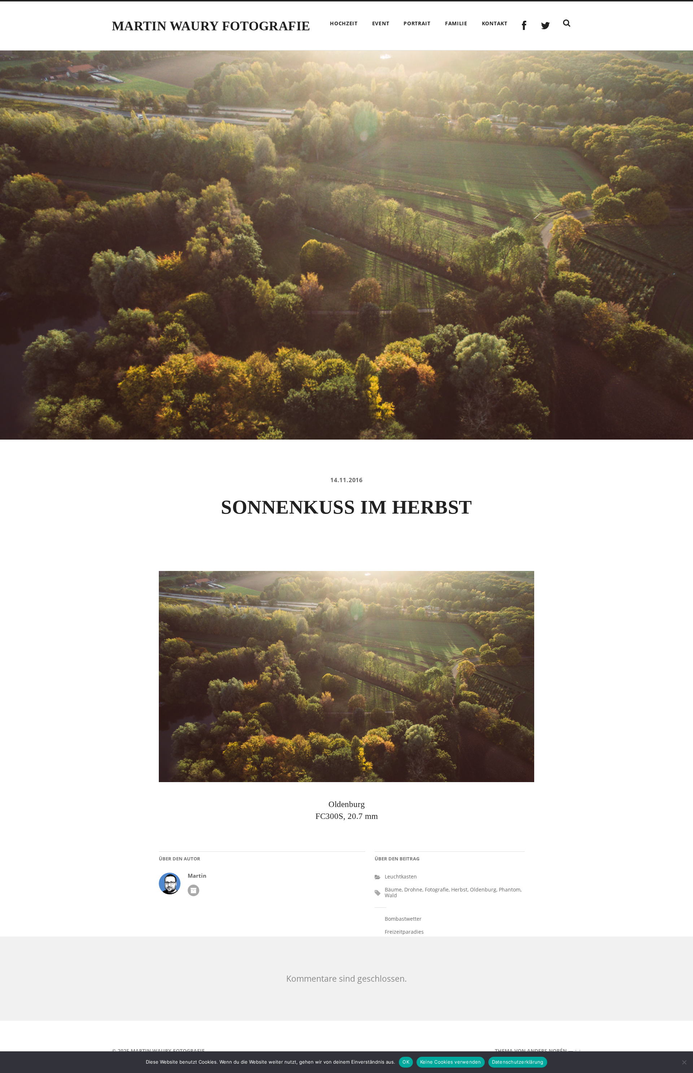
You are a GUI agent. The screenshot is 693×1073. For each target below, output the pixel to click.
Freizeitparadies (404, 931)
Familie (456, 23)
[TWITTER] (545, 26)
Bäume (393, 889)
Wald (391, 895)
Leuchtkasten (401, 876)
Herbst (459, 889)
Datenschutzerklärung (518, 1062)
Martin (197, 876)
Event (380, 23)
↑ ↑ (578, 1050)
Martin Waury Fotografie (211, 26)
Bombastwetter (403, 918)
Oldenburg (483, 889)
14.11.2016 (346, 480)
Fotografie (437, 889)
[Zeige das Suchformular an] (566, 23)
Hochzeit (344, 23)
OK (405, 1062)
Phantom (509, 889)
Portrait (417, 23)
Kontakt (494, 23)
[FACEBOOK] (524, 26)
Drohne (413, 889)
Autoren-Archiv (193, 890)
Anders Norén (547, 1050)
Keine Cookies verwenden (450, 1062)
